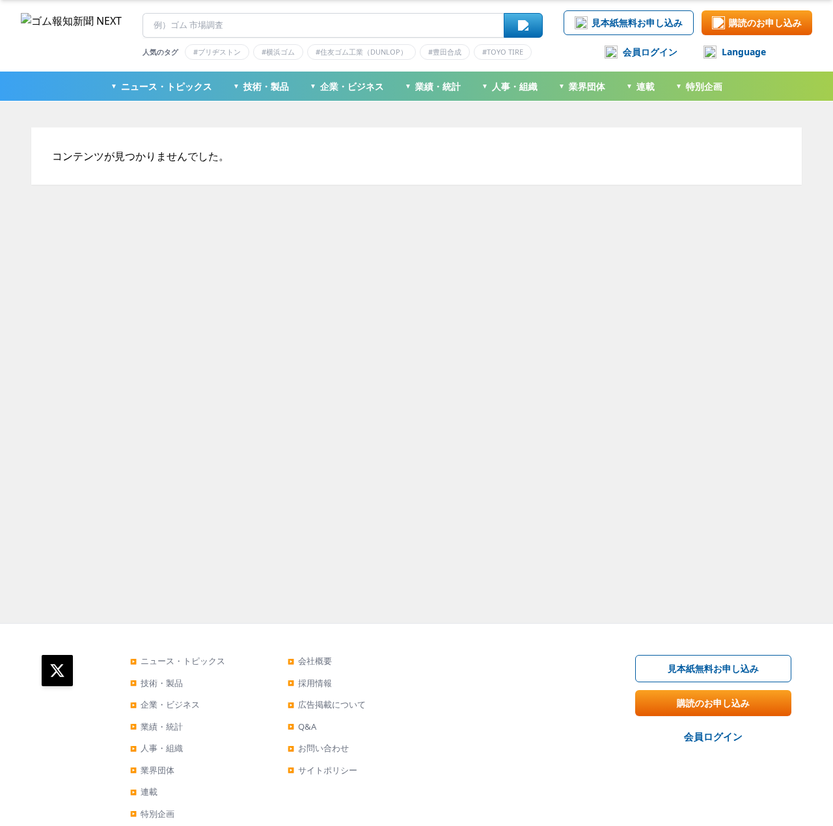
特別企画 (699, 86)
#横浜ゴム (278, 52)
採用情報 (310, 683)
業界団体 (581, 86)
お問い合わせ (318, 748)
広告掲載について (327, 704)
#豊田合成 (444, 52)
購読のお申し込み (765, 22)
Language (744, 52)
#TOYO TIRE (502, 52)
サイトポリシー (322, 770)
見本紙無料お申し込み (637, 22)
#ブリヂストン (217, 52)
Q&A (302, 726)
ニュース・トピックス (161, 86)
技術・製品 (261, 86)
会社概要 (310, 661)
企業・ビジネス (347, 86)
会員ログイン (650, 52)
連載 (640, 86)
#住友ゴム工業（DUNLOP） (361, 52)
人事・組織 (510, 86)
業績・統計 (433, 86)
